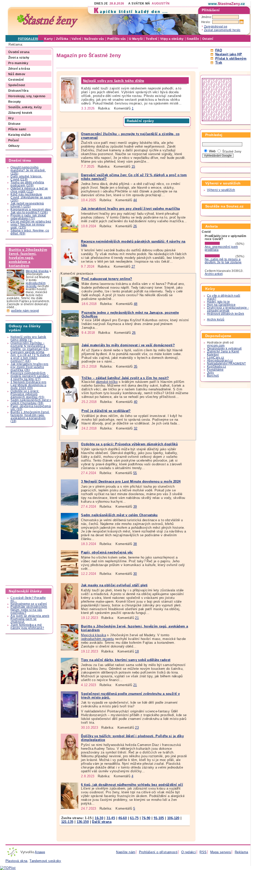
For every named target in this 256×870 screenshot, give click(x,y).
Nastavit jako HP (228, 54)
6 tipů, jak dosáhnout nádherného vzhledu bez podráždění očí (132, 785)
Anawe (40, 852)
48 (136, 304)
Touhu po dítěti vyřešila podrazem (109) (27, 184)
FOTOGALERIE (29, 38)
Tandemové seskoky (45, 861)
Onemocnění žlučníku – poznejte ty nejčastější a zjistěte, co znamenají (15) (29, 346)
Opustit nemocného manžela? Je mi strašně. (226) (28, 170)
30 (135, 574)
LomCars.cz (215, 357)
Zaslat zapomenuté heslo (222, 30)
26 (135, 226)
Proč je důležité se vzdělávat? (106, 411)
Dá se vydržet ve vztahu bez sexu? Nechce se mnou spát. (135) (30, 224)
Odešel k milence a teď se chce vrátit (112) (29, 190)
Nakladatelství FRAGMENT (226, 363)
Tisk (218, 62)
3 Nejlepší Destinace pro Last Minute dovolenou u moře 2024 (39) (28, 385)
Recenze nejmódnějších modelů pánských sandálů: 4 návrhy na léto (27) (29, 376)
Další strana (102, 822)
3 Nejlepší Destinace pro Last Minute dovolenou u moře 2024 (130, 481)
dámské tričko (107, 382)
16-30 (99, 818)
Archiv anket (214, 273)
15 (133, 166)
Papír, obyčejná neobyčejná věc (107, 552)
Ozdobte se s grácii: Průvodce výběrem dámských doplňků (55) (27, 394)
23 (137, 727)
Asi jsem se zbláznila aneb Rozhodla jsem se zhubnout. (29, 618)
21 (137, 618)
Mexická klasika (37, 271)
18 (137, 651)
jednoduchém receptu (36, 285)
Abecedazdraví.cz (220, 360)
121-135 (67, 822)
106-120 (173, 818)
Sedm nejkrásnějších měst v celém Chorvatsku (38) (30, 402)
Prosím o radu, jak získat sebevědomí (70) (28, 217)
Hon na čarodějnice (221, 304)
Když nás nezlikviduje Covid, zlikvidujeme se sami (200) (30, 197)
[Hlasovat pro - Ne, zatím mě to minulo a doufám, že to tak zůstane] (220, 256)
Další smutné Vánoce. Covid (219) (26, 178)
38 (135, 544)
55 (135, 473)
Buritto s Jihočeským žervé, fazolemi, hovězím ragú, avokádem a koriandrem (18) (30, 417)
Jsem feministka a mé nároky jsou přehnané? (27, 626)
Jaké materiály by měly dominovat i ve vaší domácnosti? (128, 345)
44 (135, 200)
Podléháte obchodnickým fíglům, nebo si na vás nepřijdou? (28, 609)
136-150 (83, 822)
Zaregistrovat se (215, 26)
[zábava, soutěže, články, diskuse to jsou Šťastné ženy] (226, 3)
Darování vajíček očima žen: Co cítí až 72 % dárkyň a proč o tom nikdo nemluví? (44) (30, 357)
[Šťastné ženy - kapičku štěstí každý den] (48, 21)
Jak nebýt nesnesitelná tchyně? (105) (27, 205)
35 (136, 366)
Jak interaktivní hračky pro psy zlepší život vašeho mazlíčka (130, 208)
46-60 (122, 818)
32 (136, 428)
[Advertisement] (30, 506)
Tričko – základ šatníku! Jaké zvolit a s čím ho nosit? (125, 378)
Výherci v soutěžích (221, 189)
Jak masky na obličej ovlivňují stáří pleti (114, 585)
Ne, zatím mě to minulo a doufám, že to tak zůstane (223, 261)
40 (136, 402)
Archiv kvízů (215, 319)
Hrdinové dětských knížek (225, 313)
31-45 (110, 818)
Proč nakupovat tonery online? (107, 279)
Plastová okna (17, 861)
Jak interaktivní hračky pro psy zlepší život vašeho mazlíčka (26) (29, 367)
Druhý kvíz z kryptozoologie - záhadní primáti (228, 309)
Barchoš (213, 375)
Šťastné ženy (232, 151)
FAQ (218, 50)
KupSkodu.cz (216, 366)
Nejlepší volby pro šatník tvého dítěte (113, 81)
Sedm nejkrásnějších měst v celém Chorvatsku (119, 515)
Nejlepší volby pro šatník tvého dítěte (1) (28, 339)
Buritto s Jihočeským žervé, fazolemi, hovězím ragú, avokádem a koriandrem (28, 258)
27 (133, 266)
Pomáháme (215, 369)
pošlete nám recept (25, 310)
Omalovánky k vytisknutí (224, 348)
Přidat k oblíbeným (230, 58)
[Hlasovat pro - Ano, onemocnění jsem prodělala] (220, 243)
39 (135, 506)
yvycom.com (216, 345)
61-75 (134, 818)
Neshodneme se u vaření (28, 603)
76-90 (146, 818)
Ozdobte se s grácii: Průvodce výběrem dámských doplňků (129, 444)
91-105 (159, 818)
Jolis (210, 372)
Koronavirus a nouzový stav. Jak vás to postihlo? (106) (30, 211)
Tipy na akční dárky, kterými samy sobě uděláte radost (125, 660)
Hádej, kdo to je (218, 301)
